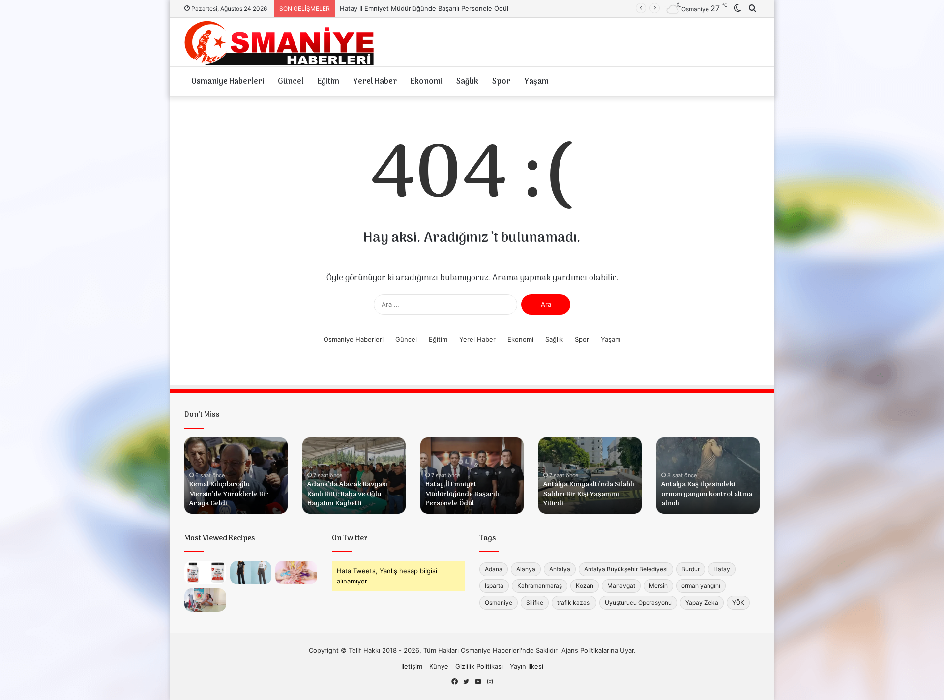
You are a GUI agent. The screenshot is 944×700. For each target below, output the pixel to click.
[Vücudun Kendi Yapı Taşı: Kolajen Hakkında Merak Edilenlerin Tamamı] (205, 572)
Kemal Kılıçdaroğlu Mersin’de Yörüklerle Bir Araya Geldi (228, 494)
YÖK (738, 602)
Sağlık (467, 81)
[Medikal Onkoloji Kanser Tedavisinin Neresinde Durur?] (296, 572)
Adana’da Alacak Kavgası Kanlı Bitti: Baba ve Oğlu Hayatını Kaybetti (347, 494)
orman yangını (700, 585)
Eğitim (328, 81)
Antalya (559, 569)
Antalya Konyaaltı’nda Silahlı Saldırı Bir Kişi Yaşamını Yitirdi (426, 8)
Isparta (494, 585)
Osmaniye (498, 602)
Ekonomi (426, 81)
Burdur (690, 569)
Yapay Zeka (701, 602)
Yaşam (536, 81)
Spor (501, 81)
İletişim (411, 666)
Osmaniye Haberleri (227, 81)
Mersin (658, 585)
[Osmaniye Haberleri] (282, 42)
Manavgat (621, 585)
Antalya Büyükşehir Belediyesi (626, 569)
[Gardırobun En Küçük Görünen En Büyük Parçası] (251, 572)
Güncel (291, 81)
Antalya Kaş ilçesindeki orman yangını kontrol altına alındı (706, 494)
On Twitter (350, 538)
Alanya (525, 569)
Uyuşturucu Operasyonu (638, 602)
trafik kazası (574, 602)
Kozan (584, 585)
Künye (438, 666)
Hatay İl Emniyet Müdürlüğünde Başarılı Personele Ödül (462, 494)
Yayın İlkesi (526, 666)
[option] (236, 476)
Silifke (534, 602)
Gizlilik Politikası (479, 666)
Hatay (721, 569)
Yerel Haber (375, 81)
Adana (493, 569)
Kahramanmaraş (539, 585)
